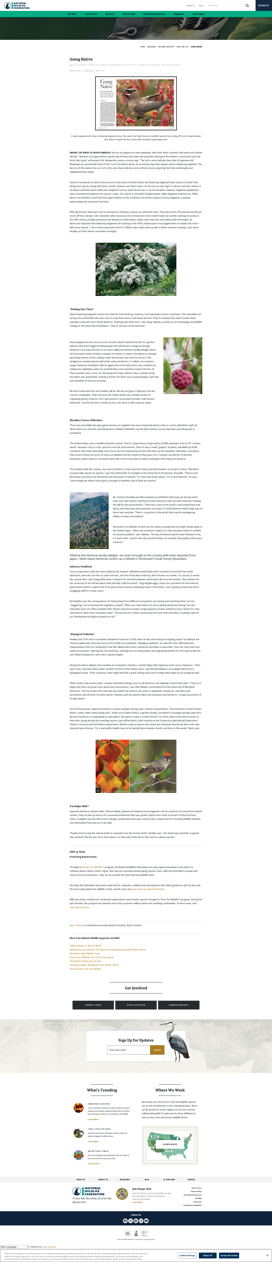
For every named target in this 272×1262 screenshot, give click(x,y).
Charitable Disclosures (192, 1195)
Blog (201, 6)
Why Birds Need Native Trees (85, 953)
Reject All (207, 1255)
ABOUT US (80, 1179)
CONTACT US (103, 1179)
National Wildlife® (166, 47)
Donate (263, 5)
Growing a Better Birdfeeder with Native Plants (94, 965)
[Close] (267, 1255)
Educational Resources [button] (154, 14)
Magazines (151, 47)
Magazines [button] (179, 14)
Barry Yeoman (77, 925)
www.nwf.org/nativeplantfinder (148, 889)
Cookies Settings (187, 1255)
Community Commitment (192, 1205)
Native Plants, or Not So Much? (86, 945)
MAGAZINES (125, 1179)
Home (142, 47)
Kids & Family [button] (129, 14)
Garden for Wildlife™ (93, 867)
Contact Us (190, 6)
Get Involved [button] (91, 14)
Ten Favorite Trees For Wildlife (85, 969)
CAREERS (191, 1179)
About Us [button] (110, 14)
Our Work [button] (72, 14)
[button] (157, 1050)
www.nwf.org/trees (79, 907)
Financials (198, 1202)
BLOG (147, 1179)
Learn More (93, 1119)
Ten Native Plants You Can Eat (85, 961)
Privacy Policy (196, 1191)
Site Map (198, 1198)
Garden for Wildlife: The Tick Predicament (91, 957)
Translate (51, 1246)
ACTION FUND (169, 1179)
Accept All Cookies (229, 1255)
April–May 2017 (182, 47)
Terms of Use (196, 1188)
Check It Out (93, 1163)
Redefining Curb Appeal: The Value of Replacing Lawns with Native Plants (108, 949)
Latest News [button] (198, 14)
